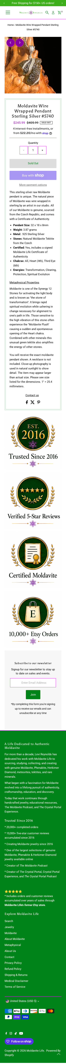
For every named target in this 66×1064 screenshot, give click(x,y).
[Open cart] (59, 12)
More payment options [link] (33, 185)
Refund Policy (13, 969)
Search (9, 921)
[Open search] (47, 12)
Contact (9, 957)
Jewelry (9, 927)
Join (33, 694)
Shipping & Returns (16, 975)
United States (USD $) (23, 1001)
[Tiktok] (16, 1033)
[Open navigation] (8, 12)
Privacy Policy (13, 963)
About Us (10, 951)
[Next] (19, 43)
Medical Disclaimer (16, 981)
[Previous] (10, 43)
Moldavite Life (35, 1050)
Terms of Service (15, 986)
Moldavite (11, 933)
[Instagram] (11, 1033)
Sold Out (33, 163)
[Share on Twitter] (32, 403)
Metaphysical (13, 945)
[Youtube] (21, 1033)
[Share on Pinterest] (38, 403)
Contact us (32, 395)
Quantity (33, 143)
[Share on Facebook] (27, 403)
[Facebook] (6, 1033)
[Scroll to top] (58, 1054)
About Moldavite (15, 939)
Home (11, 25)
